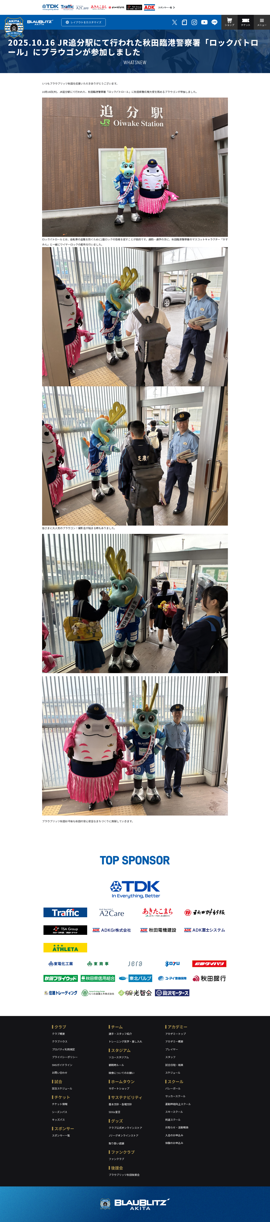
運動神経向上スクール (178, 1104)
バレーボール (173, 1088)
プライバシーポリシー (65, 1057)
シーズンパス (59, 1112)
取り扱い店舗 (116, 1143)
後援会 (117, 1168)
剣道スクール (173, 1119)
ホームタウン (123, 1081)
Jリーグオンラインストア (123, 1135)
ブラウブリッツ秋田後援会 (124, 1175)
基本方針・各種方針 (120, 1104)
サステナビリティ (127, 1097)
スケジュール (172, 1072)
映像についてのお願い (121, 1073)
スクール (175, 1081)
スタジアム (121, 1050)
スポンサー (64, 1128)
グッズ (117, 1121)
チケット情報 (59, 1104)
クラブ (60, 1027)
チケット (62, 1097)
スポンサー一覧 (165, 7)
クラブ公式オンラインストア (125, 1128)
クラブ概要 (58, 1034)
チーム (117, 1027)
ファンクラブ (123, 1152)
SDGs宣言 (114, 1112)
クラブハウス (59, 1041)
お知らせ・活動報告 (176, 1127)
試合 (58, 1081)
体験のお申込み (174, 1143)
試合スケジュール (62, 1088)
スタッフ (170, 1057)
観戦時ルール (116, 1065)
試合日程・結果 (174, 1065)
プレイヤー (171, 1049)
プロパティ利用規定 (63, 1049)
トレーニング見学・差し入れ (125, 1041)
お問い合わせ (59, 1072)
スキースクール (174, 1112)
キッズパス (58, 1119)
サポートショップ (119, 1088)
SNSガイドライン (62, 1065)
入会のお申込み (174, 1135)
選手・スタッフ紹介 (120, 1034)
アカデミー (177, 1027)
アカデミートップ (175, 1034)
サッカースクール (175, 1096)
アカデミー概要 (174, 1041)
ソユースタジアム (119, 1057)
